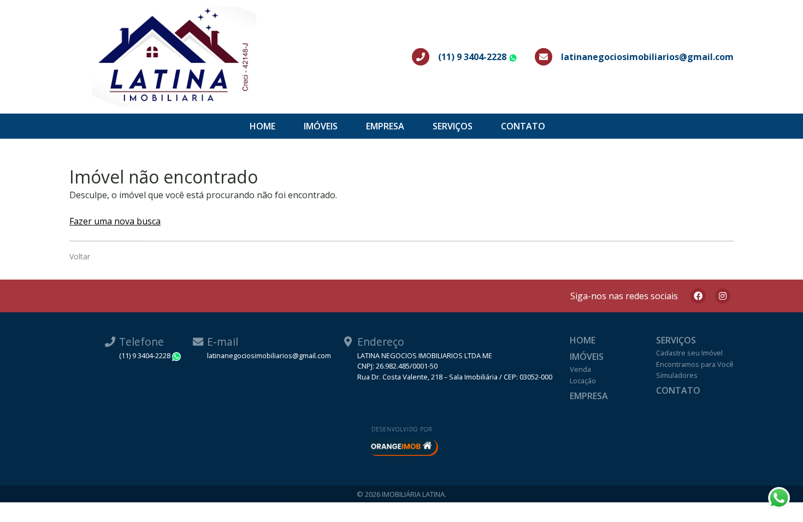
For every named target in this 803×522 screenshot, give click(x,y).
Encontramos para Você (695, 364)
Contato (523, 126)
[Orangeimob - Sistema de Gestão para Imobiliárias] (401, 446)
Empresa (385, 126)
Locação (583, 380)
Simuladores (677, 375)
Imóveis (321, 126)
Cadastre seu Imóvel (689, 353)
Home (262, 126)
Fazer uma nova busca (115, 221)
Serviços (453, 126)
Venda (580, 369)
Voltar (79, 256)
